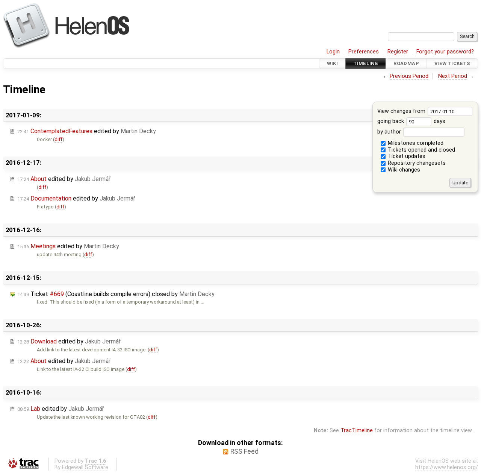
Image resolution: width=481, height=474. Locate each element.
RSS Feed (244, 451)
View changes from (402, 111)
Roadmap (406, 63)
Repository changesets (416, 163)
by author (389, 132)
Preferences (363, 52)
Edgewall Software (85, 467)
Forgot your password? (445, 52)
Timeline (365, 63)
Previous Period (409, 76)
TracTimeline (356, 430)
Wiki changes (403, 170)
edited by (86, 131)
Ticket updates (405, 156)
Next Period (452, 76)
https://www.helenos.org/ (446, 467)
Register (397, 52)
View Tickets (452, 63)
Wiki (332, 63)
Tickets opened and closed (420, 150)
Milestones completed (414, 143)
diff (58, 139)
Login (333, 52)
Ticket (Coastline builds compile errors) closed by (116, 294)
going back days (411, 121)
